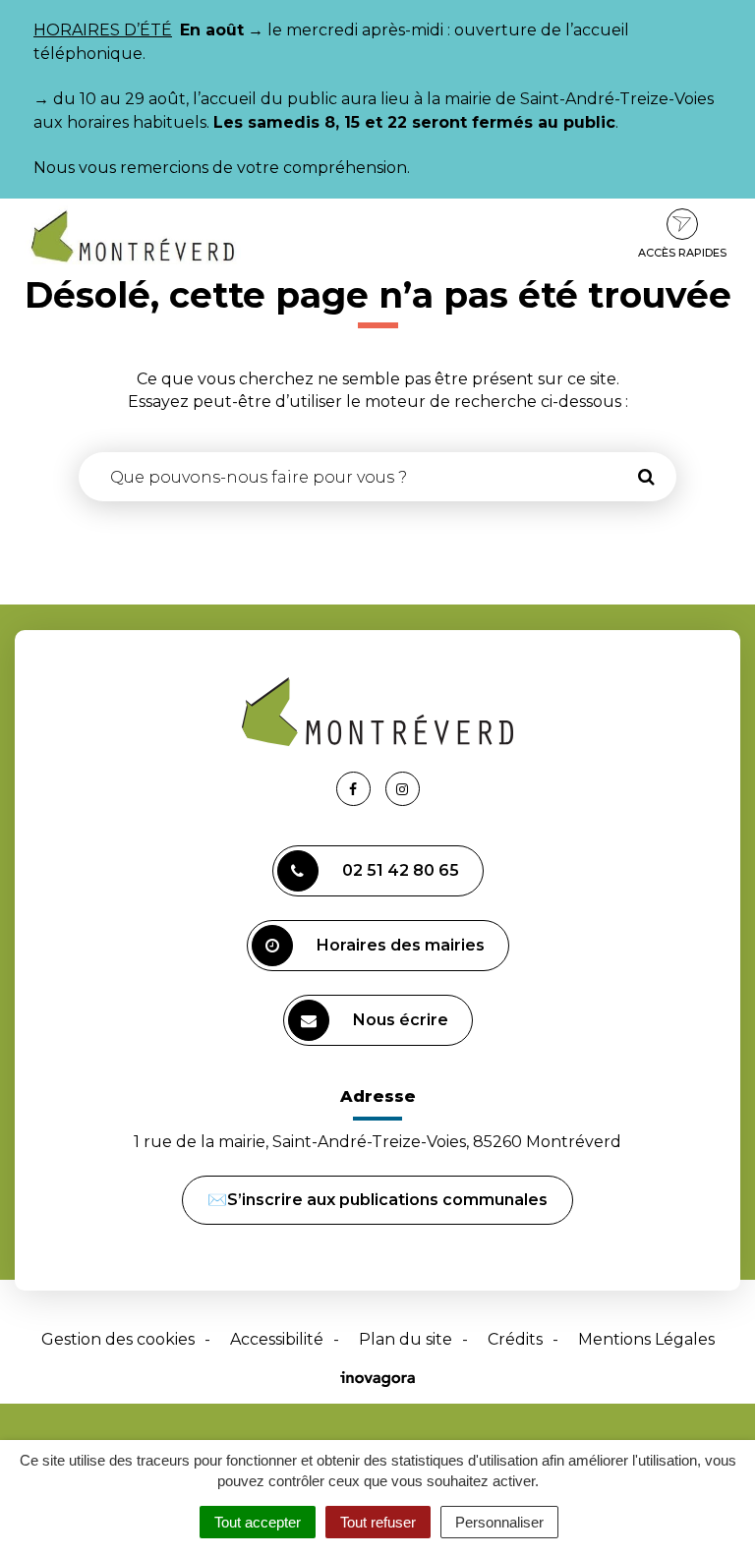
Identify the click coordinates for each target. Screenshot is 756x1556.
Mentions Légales (646, 1339)
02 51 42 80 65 (400, 870)
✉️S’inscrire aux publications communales (377, 1199)
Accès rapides (682, 252)
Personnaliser (499, 1522)
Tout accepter (257, 1522)
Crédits (515, 1339)
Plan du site (405, 1339)
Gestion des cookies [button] (118, 1339)
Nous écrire (400, 1019)
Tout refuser (378, 1522)
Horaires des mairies (401, 945)
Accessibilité (276, 1339)
